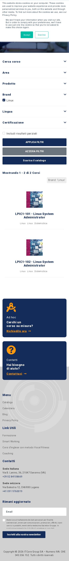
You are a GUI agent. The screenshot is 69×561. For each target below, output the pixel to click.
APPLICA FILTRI (35, 142)
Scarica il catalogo (34, 160)
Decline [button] (42, 34)
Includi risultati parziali (22, 133)
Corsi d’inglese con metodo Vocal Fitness (26, 447)
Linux (10, 100)
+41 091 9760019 (12, 491)
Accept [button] (26, 34)
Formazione (9, 435)
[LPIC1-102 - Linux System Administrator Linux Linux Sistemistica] (34, 279)
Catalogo (8, 402)
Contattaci (14, 373)
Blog (5, 414)
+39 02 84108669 (12, 476)
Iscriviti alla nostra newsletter (24, 534)
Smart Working (11, 441)
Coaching (8, 453)
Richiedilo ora (17, 331)
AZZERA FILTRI (34, 151)
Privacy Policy (10, 420)
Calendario (9, 408)
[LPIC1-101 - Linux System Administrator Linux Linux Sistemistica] (34, 231)
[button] (65, 61)
